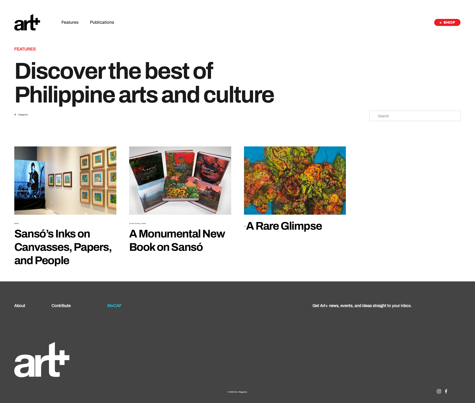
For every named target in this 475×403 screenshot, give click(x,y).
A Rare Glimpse (284, 226)
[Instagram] (439, 391)
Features (69, 22)
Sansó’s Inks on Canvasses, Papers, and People (63, 247)
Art (245, 226)
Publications (102, 22)
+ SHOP (447, 22)
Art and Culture (134, 223)
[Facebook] (446, 391)
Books (16, 223)
